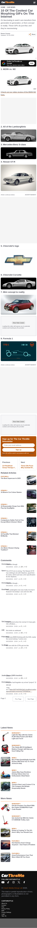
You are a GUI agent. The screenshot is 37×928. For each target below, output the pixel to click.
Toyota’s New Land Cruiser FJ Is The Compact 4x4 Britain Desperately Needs (23, 786)
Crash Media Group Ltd (12, 888)
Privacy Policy (6, 908)
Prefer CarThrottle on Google (14, 62)
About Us (4, 903)
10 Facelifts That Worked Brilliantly (9, 535)
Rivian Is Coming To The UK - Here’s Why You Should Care (22, 831)
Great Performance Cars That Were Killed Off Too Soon (22, 856)
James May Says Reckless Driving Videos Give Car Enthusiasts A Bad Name (21, 774)
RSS (3, 910)
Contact (4, 905)
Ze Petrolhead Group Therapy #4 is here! (8, 467)
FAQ (3, 907)
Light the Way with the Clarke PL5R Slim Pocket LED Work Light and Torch (22, 736)
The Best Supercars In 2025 (11, 478)
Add (31, 63)
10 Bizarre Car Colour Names (11, 492)
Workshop (16, 733)
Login (3, 914)
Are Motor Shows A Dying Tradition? (10, 549)
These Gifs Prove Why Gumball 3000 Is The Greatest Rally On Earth (27, 467)
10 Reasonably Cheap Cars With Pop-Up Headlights (12, 507)
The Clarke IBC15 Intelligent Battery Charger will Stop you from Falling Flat (22, 749)
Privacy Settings (6, 912)
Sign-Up (4, 916)
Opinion (3, 490)
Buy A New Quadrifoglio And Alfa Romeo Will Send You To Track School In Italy (23, 761)
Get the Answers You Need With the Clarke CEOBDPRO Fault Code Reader (23, 807)
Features (4, 476)
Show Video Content (18, 323)
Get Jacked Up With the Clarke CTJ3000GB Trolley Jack (23, 819)
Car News (11, 7)
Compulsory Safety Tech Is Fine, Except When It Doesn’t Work (12, 521)
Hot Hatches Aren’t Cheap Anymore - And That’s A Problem (23, 843)
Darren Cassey (5, 33)
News (14, 758)
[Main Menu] (34, 3)
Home (3, 7)
